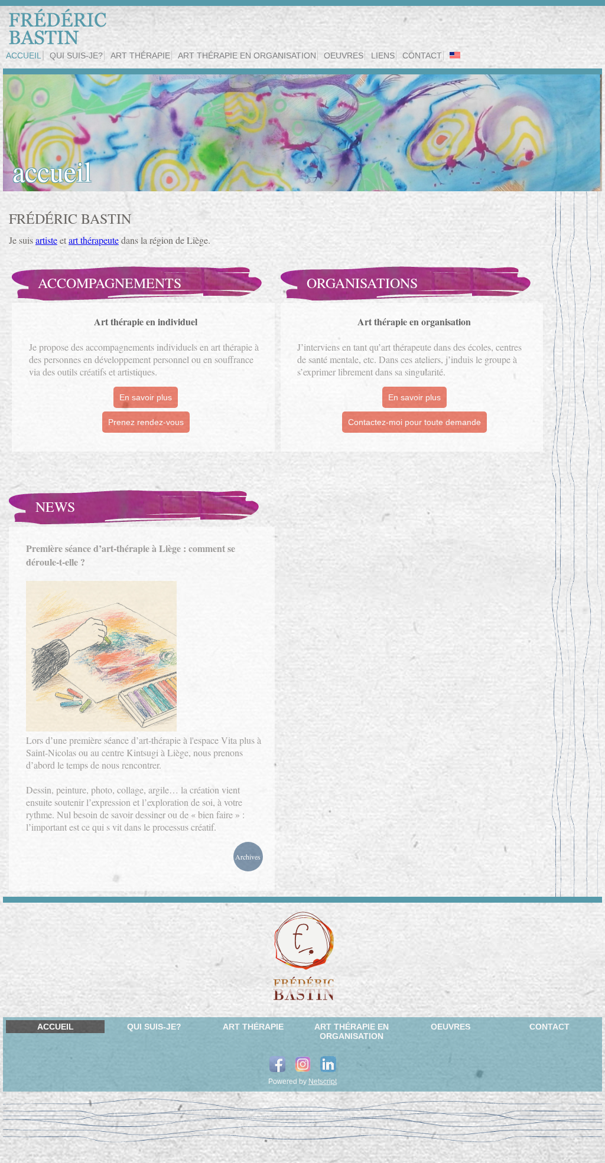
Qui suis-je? (76, 55)
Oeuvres (343, 55)
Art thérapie (140, 55)
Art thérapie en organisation (247, 55)
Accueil (23, 55)
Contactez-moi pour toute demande (414, 422)
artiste (46, 240)
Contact (422, 55)
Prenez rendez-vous (146, 422)
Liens (383, 55)
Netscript (322, 1081)
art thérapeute (94, 240)
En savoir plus (145, 397)
